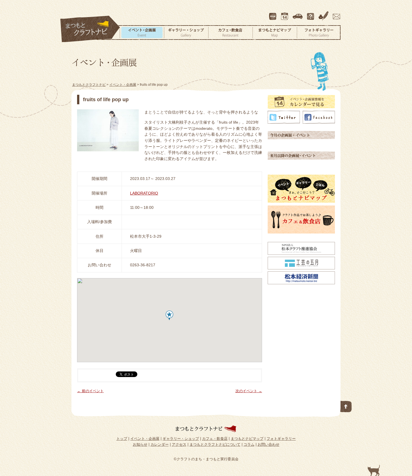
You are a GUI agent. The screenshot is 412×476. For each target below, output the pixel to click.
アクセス (298, 13)
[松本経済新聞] (301, 283)
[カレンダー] (301, 107)
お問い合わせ (335, 13)
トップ (121, 438)
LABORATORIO (144, 193)
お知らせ (140, 444)
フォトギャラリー (319, 32)
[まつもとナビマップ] (301, 201)
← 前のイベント (90, 391)
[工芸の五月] (301, 268)
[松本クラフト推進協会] (301, 253)
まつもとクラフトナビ (90, 29)
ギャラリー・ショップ (186, 32)
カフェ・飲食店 (230, 32)
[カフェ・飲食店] (301, 232)
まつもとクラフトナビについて (311, 13)
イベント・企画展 (142, 32)
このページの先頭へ (346, 405)
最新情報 (273, 13)
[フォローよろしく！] (284, 122)
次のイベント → (248, 391)
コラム (324, 13)
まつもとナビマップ (275, 32)
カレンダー (285, 13)
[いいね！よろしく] (319, 122)
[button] (169, 315)
